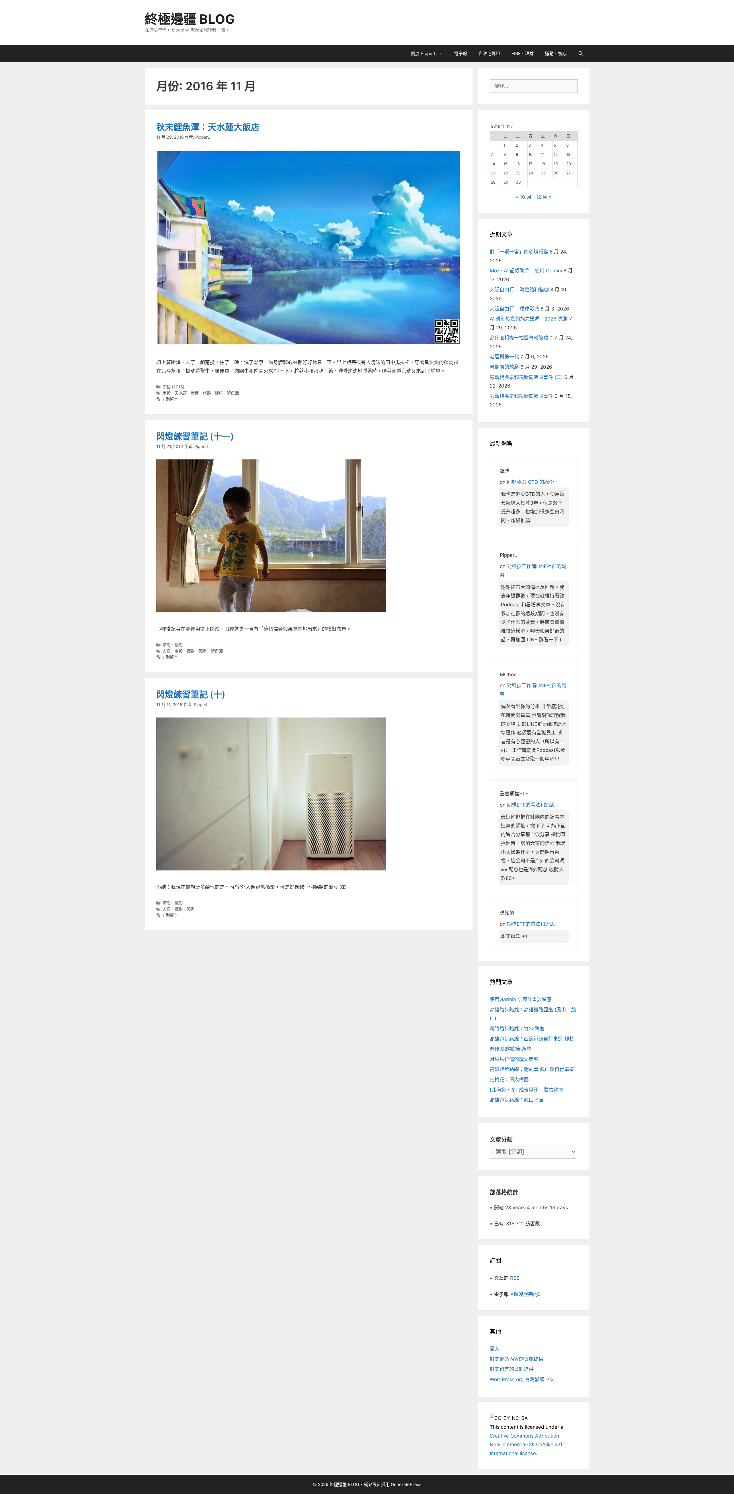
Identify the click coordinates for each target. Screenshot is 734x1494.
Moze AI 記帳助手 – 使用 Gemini (526, 271)
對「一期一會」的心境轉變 (519, 252)
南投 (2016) (173, 386)
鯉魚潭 (233, 393)
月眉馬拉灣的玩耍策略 (514, 1059)
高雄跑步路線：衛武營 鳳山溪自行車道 (532, 1069)
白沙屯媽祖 (489, 53)
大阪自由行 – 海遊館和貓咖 (519, 289)
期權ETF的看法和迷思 (531, 805)
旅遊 (207, 393)
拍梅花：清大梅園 (509, 1079)
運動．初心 (556, 53)
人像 (167, 651)
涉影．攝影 (173, 644)
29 (505, 182)
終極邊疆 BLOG (190, 19)
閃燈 (203, 651)
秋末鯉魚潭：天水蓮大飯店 (207, 127)
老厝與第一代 (504, 356)
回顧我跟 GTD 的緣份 (530, 482)
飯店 (219, 393)
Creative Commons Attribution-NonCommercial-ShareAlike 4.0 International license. (526, 1444)
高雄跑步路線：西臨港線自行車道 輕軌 (532, 1039)
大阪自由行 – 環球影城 (514, 309)
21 (493, 173)
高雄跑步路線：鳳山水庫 (516, 1100)
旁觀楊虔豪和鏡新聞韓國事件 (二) (526, 377)
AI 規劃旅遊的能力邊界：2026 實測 (529, 319)
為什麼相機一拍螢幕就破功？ (521, 338)
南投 (167, 393)
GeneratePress (406, 1484)
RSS (515, 1278)
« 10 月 (524, 197)
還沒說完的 (526, 1294)
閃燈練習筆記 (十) (190, 694)
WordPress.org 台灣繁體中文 (522, 1379)
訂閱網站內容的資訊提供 (516, 1359)
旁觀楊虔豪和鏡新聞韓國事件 (521, 396)
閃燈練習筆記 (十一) (195, 436)
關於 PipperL (423, 53)
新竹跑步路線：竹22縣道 (517, 1028)
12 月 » (543, 197)
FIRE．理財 (523, 53)
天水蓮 (181, 393)
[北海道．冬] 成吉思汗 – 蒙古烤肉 (526, 1090)
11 (542, 154)
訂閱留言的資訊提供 (512, 1369)
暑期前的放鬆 (504, 367)
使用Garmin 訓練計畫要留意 (521, 999)
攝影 (191, 651)
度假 (195, 393)
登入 (494, 1349)
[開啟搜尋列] (580, 53)
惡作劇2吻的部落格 (511, 1049)
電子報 (460, 53)
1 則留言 (170, 399)
